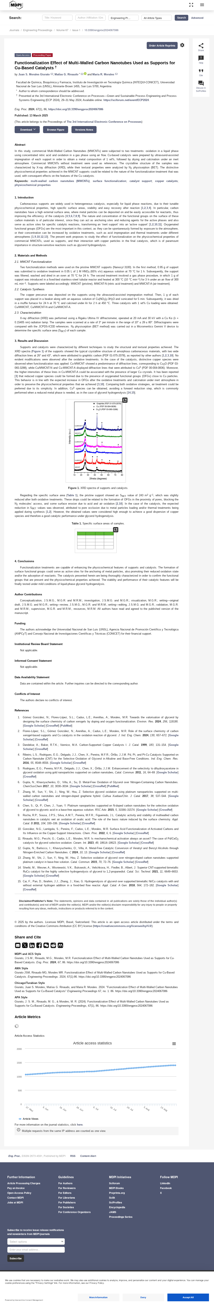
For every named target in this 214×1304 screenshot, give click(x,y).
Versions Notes (84, 129)
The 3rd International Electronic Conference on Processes (104, 121)
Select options (18, 1241)
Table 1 (72, 495)
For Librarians (66, 1197)
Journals (14, 30)
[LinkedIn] (32, 946)
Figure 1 (37, 351)
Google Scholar (34, 725)
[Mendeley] (60, 946)
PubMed (66, 725)
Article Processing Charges (23, 1183)
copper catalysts (166, 181)
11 (159, 224)
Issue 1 (76, 30)
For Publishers (67, 1202)
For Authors (65, 1183)
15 (132, 392)
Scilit (112, 1197)
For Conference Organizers (74, 1212)
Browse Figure (55, 129)
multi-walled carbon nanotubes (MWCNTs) (60, 181)
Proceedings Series (120, 1217)
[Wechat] (46, 946)
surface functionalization (109, 181)
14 (129, 392)
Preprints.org (117, 1193)
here (80, 1124)
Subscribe (16, 1258)
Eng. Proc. (14, 1156)
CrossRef (52, 725)
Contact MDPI (15, 1197)
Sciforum (114, 1183)
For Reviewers (67, 1188)
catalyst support (141, 181)
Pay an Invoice (16, 1188)
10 (155, 224)
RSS (72, 1156)
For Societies (66, 1207)
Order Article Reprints (162, 45)
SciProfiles (115, 1202)
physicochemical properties (33, 185)
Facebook (166, 1188)
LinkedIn (165, 1183)
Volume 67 (62, 30)
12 (42, 236)
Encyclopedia (117, 1207)
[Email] (18, 946)
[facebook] (39, 946)
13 (45, 236)
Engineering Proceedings (37, 30)
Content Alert (88, 1156)
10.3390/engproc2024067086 (101, 30)
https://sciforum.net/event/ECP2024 (126, 100)
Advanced (197, 18)
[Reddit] (54, 946)
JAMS (112, 1212)
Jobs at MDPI (15, 1202)
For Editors (64, 1193)
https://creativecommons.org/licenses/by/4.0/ (123, 926)
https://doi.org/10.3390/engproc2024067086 (75, 109)
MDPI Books (116, 1188)
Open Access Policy (19, 1193)
